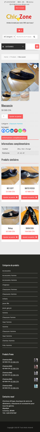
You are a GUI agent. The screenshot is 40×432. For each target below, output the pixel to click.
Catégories (9, 46)
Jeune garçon (7, 308)
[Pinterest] (16, 131)
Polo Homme (7, 345)
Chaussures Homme (9, 294)
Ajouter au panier (15, 116)
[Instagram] (24, 131)
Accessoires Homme (9, 280)
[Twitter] (7, 131)
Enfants (5, 299)
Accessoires (6, 271)
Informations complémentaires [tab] (14, 138)
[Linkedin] (12, 131)
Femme (5, 313)
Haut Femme (7, 322)
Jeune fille (5, 303)
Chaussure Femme (8, 317)
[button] (37, 46)
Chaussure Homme (16, 124)
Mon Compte (20, 8)
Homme (5, 327)
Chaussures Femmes (9, 289)
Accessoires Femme (9, 275)
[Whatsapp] (20, 131)
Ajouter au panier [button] (9, 197)
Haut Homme (7, 336)
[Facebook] (3, 131)
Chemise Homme (8, 341)
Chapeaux (5, 285)
